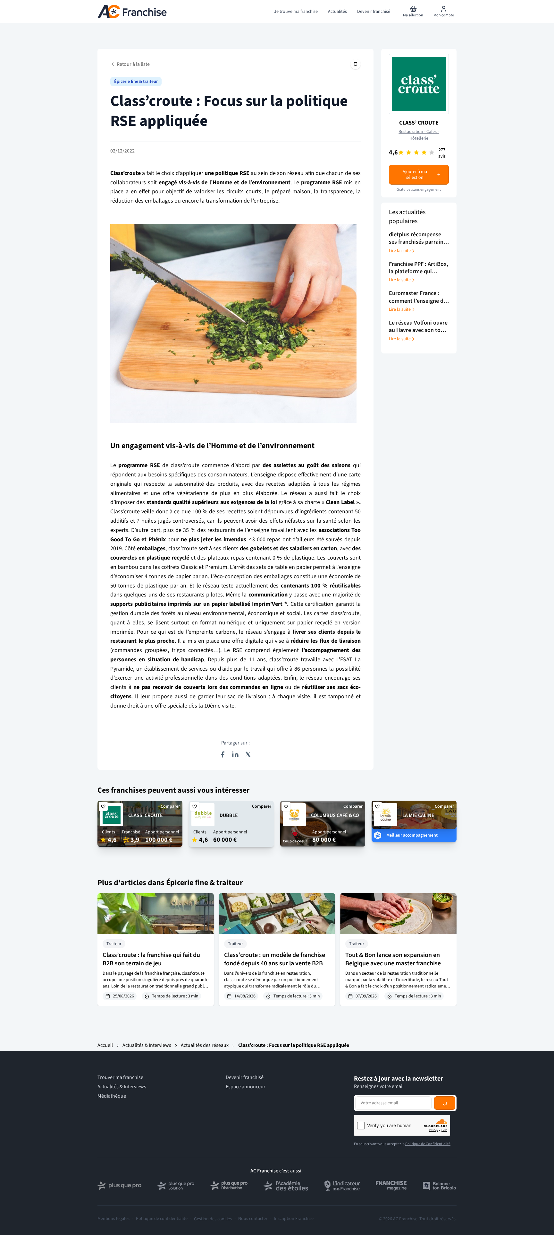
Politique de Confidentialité (427, 1144)
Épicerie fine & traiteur (136, 81)
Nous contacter (252, 1219)
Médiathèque (111, 1096)
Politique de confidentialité (162, 1219)
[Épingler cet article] (355, 64)
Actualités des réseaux (205, 1045)
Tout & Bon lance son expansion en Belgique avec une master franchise (393, 959)
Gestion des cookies (213, 1219)
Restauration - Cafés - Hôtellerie (419, 135)
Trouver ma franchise (120, 1077)
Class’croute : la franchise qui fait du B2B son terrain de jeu (151, 959)
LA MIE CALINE (418, 815)
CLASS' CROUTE (145, 815)
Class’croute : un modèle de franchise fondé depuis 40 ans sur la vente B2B (274, 959)
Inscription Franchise (294, 1219)
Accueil (105, 1045)
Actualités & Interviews (146, 1045)
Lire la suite (400, 251)
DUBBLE (229, 815)
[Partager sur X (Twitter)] (248, 754)
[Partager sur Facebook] (222, 754)
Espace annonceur (245, 1086)
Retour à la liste (133, 64)
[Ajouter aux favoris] (103, 806)
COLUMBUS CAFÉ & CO (335, 815)
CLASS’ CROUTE (419, 123)
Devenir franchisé (245, 1077)
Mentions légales (113, 1219)
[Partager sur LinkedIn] (235, 754)
